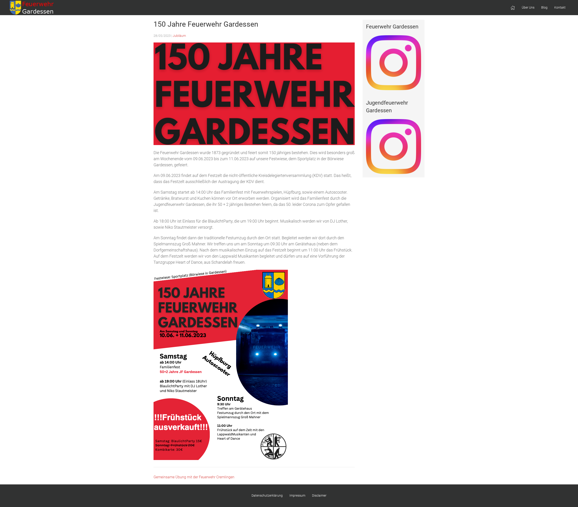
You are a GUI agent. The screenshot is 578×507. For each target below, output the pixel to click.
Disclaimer (319, 495)
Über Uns (528, 7)
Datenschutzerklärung (267, 495)
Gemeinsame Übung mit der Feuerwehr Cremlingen (194, 477)
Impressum (297, 495)
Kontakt (560, 7)
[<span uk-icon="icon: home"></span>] (512, 7)
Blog (544, 7)
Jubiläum (179, 36)
